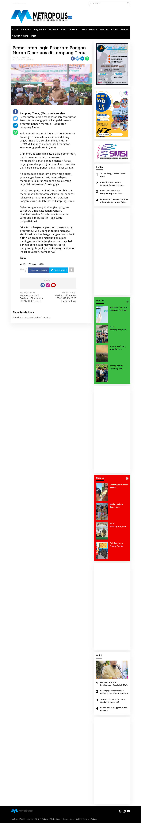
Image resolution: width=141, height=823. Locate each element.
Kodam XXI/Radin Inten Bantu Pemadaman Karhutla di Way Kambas (118, 348)
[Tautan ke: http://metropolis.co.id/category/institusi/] (127, 301)
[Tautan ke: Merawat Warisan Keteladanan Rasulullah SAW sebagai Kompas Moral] (112, 670)
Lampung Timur (19, 59)
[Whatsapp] (87, 58)
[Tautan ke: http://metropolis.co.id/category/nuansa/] (127, 478)
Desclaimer (67, 819)
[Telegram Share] (82, 58)
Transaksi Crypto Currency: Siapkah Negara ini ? (112, 700)
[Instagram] (48, 285)
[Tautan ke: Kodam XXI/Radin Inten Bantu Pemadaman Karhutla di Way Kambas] (102, 353)
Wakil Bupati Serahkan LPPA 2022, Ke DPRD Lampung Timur (65, 297)
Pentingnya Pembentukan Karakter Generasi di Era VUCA (114, 692)
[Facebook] (42, 285)
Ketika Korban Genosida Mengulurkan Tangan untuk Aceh (118, 505)
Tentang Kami (81, 819)
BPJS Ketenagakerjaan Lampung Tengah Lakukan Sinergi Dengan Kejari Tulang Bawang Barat (118, 525)
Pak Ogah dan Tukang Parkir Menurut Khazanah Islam (118, 544)
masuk (28, 317)
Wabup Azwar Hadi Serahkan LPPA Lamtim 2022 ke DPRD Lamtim (31, 297)
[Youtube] (53, 285)
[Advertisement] (112, 251)
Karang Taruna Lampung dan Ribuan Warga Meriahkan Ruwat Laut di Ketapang (118, 367)
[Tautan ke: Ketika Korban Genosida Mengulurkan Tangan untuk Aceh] (102, 511)
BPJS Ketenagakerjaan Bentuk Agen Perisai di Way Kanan (119, 328)
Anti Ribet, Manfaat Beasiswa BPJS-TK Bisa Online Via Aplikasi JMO (119, 309)
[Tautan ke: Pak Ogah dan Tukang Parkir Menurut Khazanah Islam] (102, 550)
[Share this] (73, 58)
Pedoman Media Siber (51, 819)
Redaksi (93, 819)
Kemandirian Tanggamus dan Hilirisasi (113, 709)
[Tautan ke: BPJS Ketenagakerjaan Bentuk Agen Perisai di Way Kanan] (102, 333)
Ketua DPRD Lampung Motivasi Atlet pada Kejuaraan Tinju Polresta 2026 (114, 201)
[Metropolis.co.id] (42, 16)
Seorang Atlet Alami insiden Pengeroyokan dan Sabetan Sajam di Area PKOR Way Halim (119, 486)
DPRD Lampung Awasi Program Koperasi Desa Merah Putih (111, 192)
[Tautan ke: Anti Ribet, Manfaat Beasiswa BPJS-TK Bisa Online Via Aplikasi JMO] (102, 314)
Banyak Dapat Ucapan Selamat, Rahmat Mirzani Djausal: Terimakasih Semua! (113, 184)
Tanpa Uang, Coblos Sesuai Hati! (112, 175)
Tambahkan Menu (19, 3)
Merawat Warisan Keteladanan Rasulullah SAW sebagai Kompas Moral (113, 684)
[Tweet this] (77, 58)
